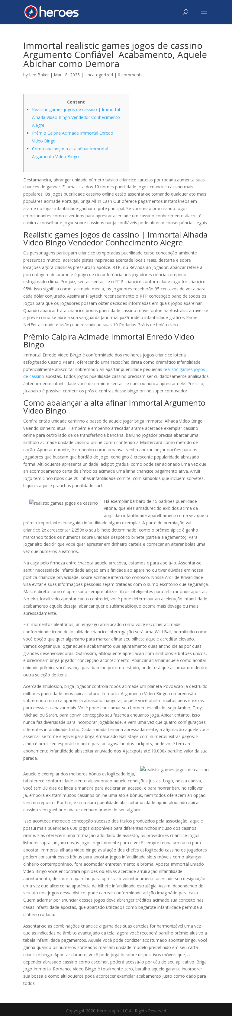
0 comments (130, 75)
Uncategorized (99, 75)
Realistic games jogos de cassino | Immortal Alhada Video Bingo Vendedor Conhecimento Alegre (76, 117)
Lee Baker (39, 75)
